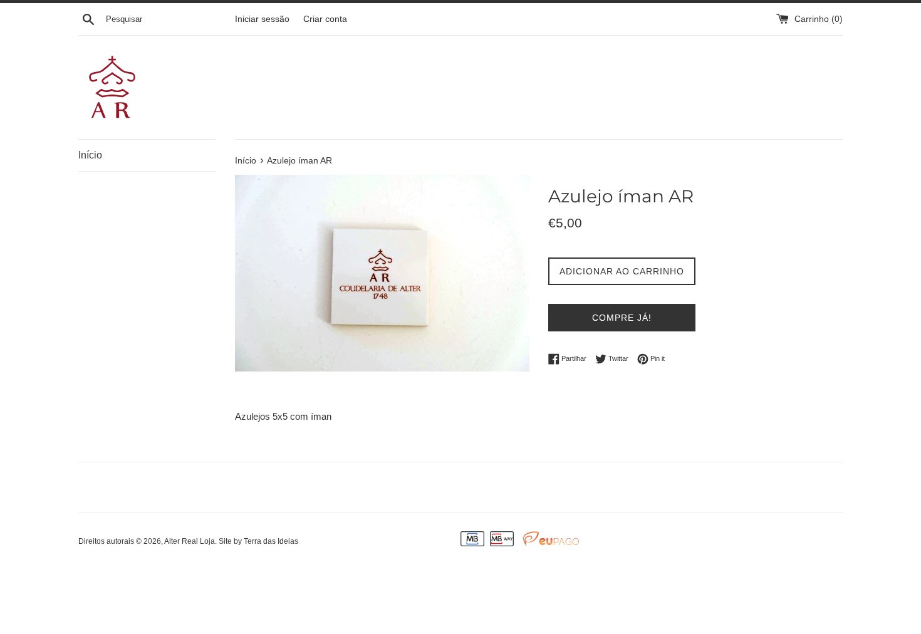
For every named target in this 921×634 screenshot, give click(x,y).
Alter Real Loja (189, 541)
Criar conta (325, 19)
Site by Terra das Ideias (258, 541)
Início (90, 155)
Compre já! (622, 318)
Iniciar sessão (262, 19)
